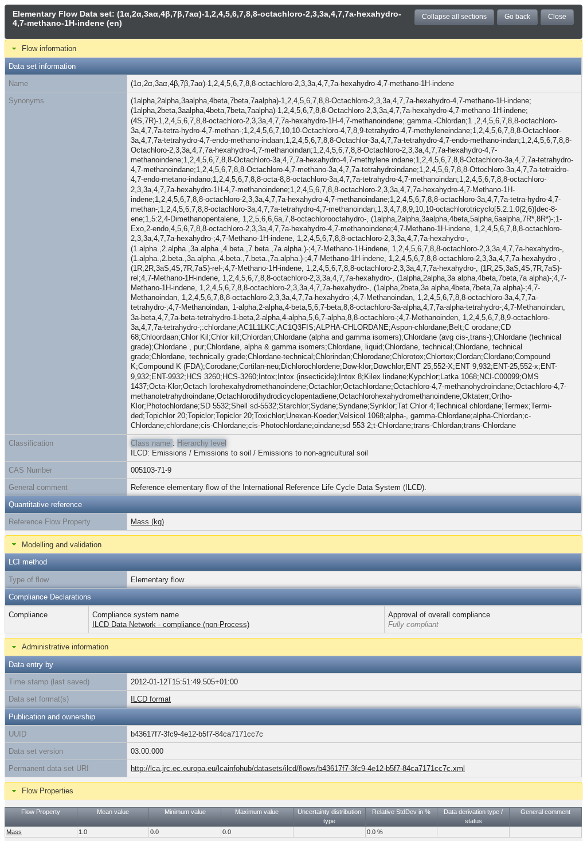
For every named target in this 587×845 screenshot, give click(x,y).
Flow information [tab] (49, 48)
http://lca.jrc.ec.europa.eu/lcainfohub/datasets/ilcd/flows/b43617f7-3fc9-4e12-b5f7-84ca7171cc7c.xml (298, 768)
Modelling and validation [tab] (61, 544)
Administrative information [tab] (65, 646)
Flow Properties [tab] (47, 790)
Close (557, 17)
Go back (517, 17)
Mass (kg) (147, 521)
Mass (14, 831)
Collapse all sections (454, 17)
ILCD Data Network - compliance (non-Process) (170, 624)
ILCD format (151, 699)
